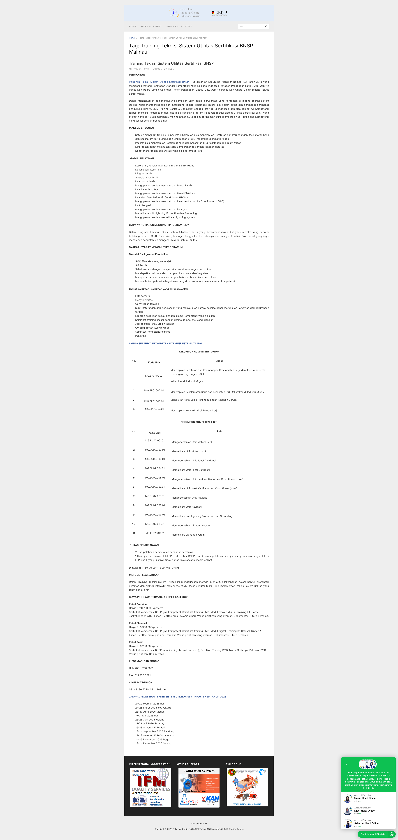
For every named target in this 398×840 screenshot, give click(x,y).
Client (157, 26)
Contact (187, 26)
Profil (145, 26)
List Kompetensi (199, 823)
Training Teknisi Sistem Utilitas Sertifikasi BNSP (171, 63)
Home (132, 26)
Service (171, 26)
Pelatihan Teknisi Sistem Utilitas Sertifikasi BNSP (159, 81)
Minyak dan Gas (139, 69)
